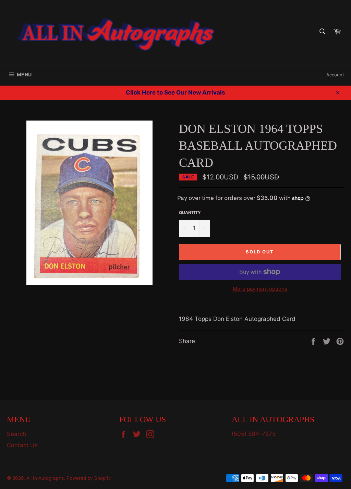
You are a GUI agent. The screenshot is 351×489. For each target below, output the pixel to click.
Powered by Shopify (88, 478)
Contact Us (22, 445)
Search (16, 433)
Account (335, 74)
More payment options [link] (260, 289)
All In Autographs (45, 478)
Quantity (190, 212)
